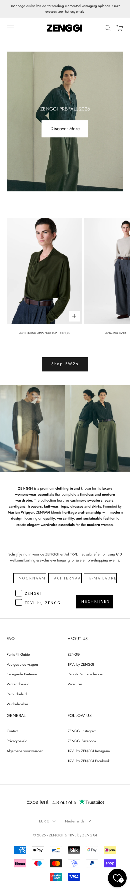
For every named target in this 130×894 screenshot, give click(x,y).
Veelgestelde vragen (22, 664)
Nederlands (74, 821)
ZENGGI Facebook (82, 741)
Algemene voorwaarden (25, 751)
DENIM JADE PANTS (115, 333)
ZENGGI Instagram (82, 731)
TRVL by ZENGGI (81, 664)
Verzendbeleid (18, 684)
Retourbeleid (17, 694)
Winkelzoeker (17, 704)
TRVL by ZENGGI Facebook (89, 761)
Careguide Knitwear (22, 674)
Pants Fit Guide (18, 654)
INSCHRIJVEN (95, 601)
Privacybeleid (17, 741)
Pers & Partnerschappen (86, 674)
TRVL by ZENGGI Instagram (89, 751)
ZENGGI (74, 654)
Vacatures (75, 684)
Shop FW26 (65, 364)
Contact (12, 731)
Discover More (65, 128)
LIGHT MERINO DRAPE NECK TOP (38, 333)
